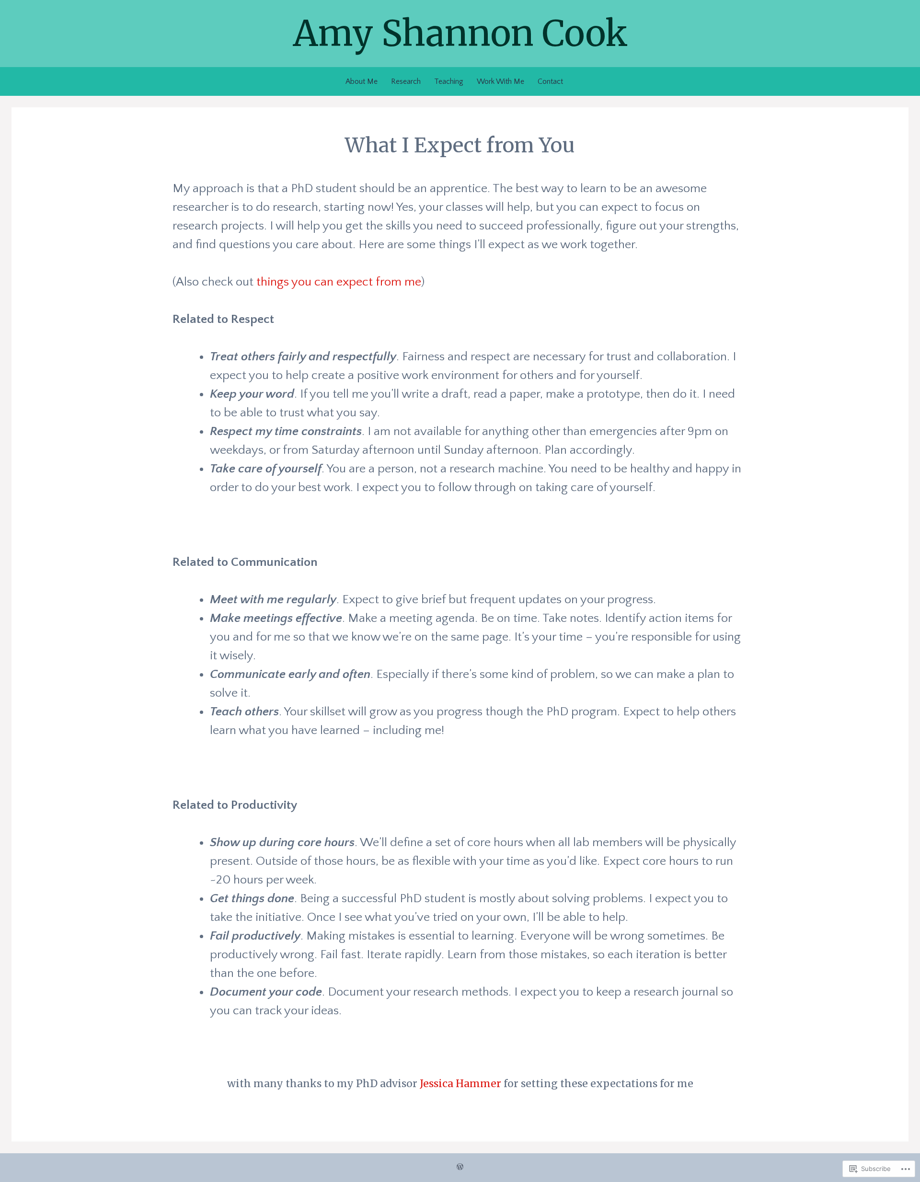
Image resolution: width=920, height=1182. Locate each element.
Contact (550, 81)
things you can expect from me (338, 282)
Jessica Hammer (460, 1083)
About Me (361, 81)
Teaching (448, 81)
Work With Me (500, 81)
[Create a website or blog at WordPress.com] (460, 1167)
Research (406, 81)
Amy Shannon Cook (460, 33)
